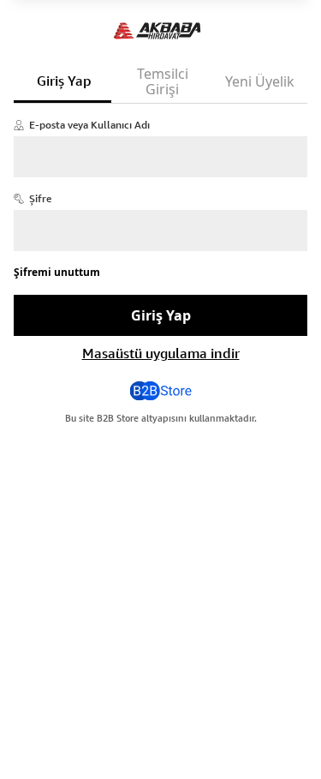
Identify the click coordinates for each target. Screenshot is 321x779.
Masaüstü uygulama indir (161, 353)
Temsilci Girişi (162, 81)
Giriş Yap (64, 80)
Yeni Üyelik (259, 81)
